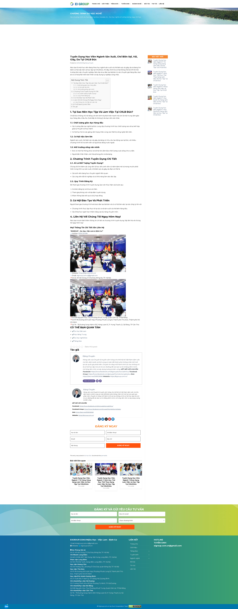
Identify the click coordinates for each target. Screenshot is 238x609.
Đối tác (147, 3)
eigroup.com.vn (87, 546)
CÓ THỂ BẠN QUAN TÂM (81, 104)
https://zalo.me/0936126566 (93, 376)
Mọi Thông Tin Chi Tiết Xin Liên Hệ (86, 102)
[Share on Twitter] (102, 419)
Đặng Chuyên (89, 63)
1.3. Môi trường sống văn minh (84, 89)
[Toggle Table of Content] (106, 80)
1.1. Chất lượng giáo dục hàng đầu (85, 85)
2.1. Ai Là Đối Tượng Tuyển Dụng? (85, 93)
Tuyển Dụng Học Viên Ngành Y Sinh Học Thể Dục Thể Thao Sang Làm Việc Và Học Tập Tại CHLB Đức (160, 76)
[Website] (100, 381)
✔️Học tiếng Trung (79, 334)
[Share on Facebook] (99, 419)
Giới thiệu (105, 3)
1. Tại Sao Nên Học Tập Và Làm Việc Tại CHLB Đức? (90, 83)
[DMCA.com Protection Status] (135, 606)
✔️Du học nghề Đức (79, 338)
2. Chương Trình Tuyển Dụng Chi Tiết (85, 91)
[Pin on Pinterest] (109, 419)
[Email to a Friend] (106, 419)
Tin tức (154, 3)
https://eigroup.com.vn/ (87, 273)
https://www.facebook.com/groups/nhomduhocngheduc (109, 374)
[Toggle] (149, 551)
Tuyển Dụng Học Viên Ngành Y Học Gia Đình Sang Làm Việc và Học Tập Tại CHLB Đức (160, 111)
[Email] (97, 381)
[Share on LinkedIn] (112, 419)
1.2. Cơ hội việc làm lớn (82, 87)
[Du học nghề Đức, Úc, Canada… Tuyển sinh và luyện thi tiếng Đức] (79, 3)
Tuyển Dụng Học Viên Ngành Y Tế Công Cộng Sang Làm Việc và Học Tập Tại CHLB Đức (160, 63)
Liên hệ (161, 3)
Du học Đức (88, 455)
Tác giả (75, 106)
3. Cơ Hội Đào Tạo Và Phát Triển (84, 98)
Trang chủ (96, 3)
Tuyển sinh (125, 3)
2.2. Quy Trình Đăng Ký (83, 95)
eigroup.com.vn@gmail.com (87, 275)
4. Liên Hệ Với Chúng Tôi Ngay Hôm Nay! (87, 100)
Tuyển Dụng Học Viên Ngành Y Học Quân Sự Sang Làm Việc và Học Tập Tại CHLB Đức (160, 99)
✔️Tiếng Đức (77, 341)
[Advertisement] (119, 40)
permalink (104, 455)
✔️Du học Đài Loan (79, 331)
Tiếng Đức (114, 3)
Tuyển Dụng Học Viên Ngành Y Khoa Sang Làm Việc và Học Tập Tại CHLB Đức (160, 88)
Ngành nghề (136, 3)
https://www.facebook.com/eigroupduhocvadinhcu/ (110, 372)
